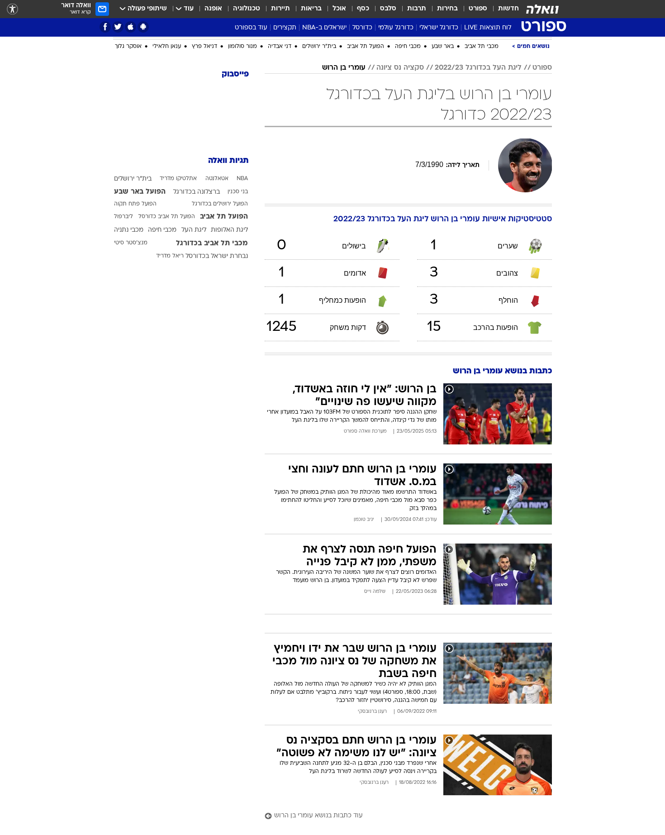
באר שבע (443, 46)
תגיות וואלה (228, 161)
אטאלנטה (216, 178)
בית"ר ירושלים (319, 46)
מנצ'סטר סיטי (130, 243)
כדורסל (362, 28)
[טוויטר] (118, 27)
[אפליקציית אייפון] (130, 27)
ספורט (478, 8)
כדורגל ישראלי (438, 28)
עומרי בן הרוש (344, 68)
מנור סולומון (242, 46)
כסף (363, 8)
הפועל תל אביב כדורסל (166, 216)
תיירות (280, 8)
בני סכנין (238, 192)
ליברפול (123, 216)
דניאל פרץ (204, 46)
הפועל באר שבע (140, 192)
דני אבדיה (279, 46)
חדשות (508, 8)
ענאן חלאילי (166, 46)
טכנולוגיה (246, 8)
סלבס (388, 8)
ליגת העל (193, 230)
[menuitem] (503, 9)
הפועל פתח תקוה (135, 204)
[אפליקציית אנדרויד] (143, 27)
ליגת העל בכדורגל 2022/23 (478, 68)
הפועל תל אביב (365, 46)
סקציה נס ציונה (400, 68)
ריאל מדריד (170, 256)
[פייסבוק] (105, 27)
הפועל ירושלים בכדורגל (220, 204)
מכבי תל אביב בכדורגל (212, 243)
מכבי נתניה (128, 230)
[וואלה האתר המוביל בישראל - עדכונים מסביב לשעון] (542, 9)
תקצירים (284, 28)
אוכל (339, 8)
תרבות (416, 8)
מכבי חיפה (408, 46)
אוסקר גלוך (128, 46)
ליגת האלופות (229, 230)
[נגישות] (12, 9)
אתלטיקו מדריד (178, 178)
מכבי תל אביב (482, 46)
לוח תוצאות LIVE (487, 28)
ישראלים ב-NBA (324, 28)
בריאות (311, 8)
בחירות (447, 8)
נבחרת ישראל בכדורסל (216, 256)
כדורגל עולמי (395, 28)
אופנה (213, 8)
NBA (242, 178)
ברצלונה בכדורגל (196, 192)
